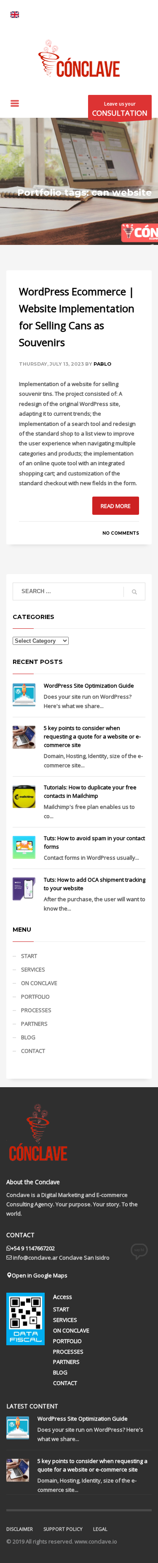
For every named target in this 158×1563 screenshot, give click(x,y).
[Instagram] (50, 12)
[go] (134, 592)
